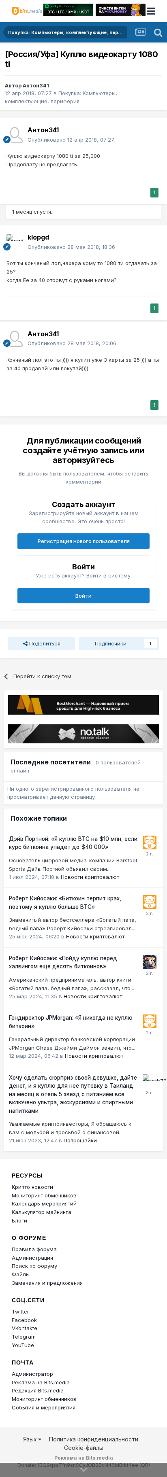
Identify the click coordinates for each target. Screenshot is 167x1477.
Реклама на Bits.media (41, 1382)
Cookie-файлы (83, 1447)
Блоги (19, 1220)
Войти (83, 595)
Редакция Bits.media (38, 1390)
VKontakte (24, 1328)
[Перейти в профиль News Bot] (149, 842)
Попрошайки (80, 1140)
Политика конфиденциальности (93, 1439)
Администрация (32, 1257)
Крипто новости (32, 1187)
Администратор (32, 1374)
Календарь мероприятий (44, 1203)
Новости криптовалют (90, 877)
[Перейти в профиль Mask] (149, 962)
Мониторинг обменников (44, 1195)
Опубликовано (71, 139)
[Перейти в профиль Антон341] (14, 135)
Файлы (21, 1274)
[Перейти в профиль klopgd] (14, 242)
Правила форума (34, 1249)
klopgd (38, 237)
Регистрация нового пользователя (84, 541)
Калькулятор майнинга (41, 1212)
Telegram (24, 1336)
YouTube (23, 1345)
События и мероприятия (43, 1407)
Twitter (20, 1311)
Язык (30, 1439)
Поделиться (44, 643)
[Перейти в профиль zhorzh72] (149, 1081)
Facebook (24, 1320)
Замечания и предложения (47, 1283)
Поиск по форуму (34, 1266)
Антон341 (36, 85)
